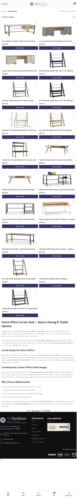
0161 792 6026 (8, 439)
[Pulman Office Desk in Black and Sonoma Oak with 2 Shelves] (57, 179)
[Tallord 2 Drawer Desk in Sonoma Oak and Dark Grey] (57, 149)
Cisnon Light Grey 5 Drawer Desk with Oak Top (55, 41)
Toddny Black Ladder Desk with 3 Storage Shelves (19, 308)
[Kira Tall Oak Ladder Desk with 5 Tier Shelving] (57, 119)
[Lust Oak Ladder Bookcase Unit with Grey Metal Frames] (20, 268)
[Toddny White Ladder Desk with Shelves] (57, 268)
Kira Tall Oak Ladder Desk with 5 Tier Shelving (55, 130)
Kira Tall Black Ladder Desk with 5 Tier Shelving (56, 100)
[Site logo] (38, 4)
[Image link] (13, 420)
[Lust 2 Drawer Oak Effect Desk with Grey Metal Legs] (20, 30)
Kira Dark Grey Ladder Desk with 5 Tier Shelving (56, 71)
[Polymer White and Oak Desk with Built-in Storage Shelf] (57, 208)
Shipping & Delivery (38, 438)
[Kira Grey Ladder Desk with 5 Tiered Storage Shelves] (20, 90)
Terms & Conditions (38, 442)
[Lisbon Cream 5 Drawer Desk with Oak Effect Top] (20, 60)
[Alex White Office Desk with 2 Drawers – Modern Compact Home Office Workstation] (57, 238)
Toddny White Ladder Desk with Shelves (53, 279)
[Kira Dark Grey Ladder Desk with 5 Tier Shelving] (57, 60)
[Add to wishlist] (36, 23)
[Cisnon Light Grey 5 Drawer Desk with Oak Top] (57, 30)
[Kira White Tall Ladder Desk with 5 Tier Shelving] (20, 119)
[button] (20, 48)
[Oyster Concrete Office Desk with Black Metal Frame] (20, 208)
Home (4, 11)
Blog (33, 428)
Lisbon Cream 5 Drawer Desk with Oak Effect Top (19, 71)
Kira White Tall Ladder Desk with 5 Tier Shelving (19, 130)
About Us (35, 425)
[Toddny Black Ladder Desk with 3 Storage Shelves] (20, 298)
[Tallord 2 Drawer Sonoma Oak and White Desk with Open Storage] (20, 179)
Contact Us (35, 435)
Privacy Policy (36, 431)
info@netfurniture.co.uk (11, 443)
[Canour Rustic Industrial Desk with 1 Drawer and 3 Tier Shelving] (20, 149)
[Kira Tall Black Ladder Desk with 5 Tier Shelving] (57, 90)
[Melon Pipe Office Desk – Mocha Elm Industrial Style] (20, 238)
